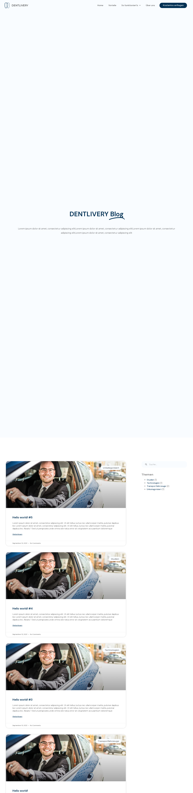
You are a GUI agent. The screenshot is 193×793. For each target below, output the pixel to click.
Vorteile (112, 5)
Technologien (153, 483)
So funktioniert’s (129, 5)
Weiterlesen (17, 534)
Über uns (150, 5)
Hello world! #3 (22, 700)
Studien (150, 479)
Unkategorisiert (154, 489)
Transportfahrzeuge (156, 486)
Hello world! (20, 791)
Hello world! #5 (22, 517)
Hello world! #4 (22, 608)
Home (100, 5)
